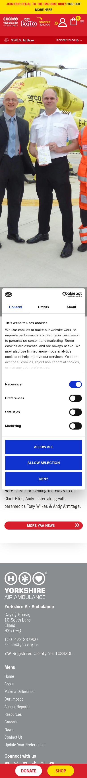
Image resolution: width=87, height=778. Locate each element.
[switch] (75, 398)
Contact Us (13, 737)
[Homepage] (11, 23)
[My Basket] (73, 22)
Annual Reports (16, 706)
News (8, 729)
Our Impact (13, 699)
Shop (61, 771)
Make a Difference (19, 691)
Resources (13, 714)
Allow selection (43, 463)
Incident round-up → (69, 40)
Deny (43, 479)
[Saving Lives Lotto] (39, 23)
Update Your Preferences (24, 744)
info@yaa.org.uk (24, 645)
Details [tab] (43, 307)
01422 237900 (23, 639)
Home (9, 676)
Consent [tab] (15, 307)
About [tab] (71, 307)
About (9, 683)
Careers (10, 721)
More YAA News (41, 525)
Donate (28, 771)
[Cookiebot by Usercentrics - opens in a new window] (62, 294)
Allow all (43, 447)
